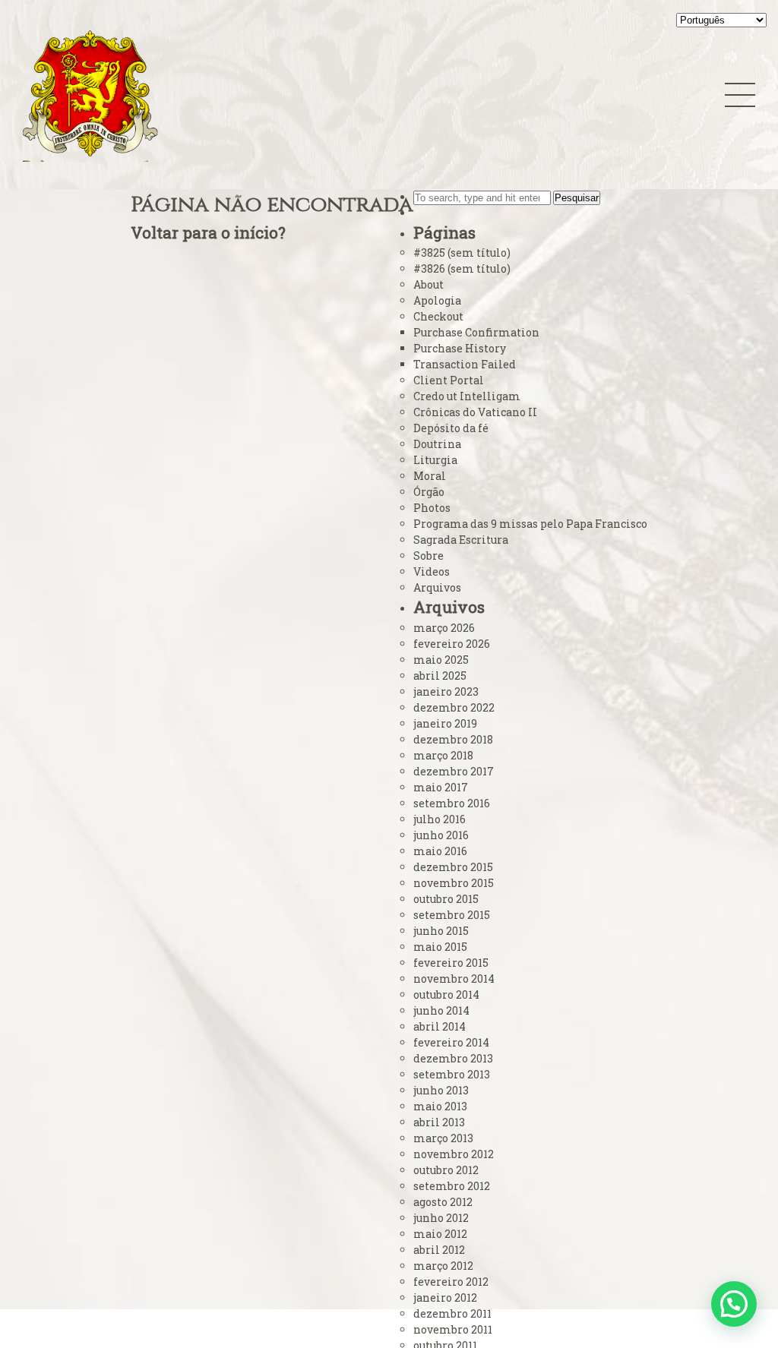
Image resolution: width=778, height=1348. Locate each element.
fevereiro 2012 (451, 1281)
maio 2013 (440, 1106)
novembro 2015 (453, 883)
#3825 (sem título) (462, 252)
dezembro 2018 (453, 739)
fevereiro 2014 (451, 1042)
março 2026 (444, 627)
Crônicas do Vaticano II (475, 412)
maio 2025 (441, 659)
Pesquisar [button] (577, 198)
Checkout (438, 316)
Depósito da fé (451, 428)
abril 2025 (439, 675)
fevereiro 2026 (451, 643)
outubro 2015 (446, 899)
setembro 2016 (451, 803)
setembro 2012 (451, 1186)
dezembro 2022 (454, 707)
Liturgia (435, 460)
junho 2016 (441, 835)
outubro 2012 (446, 1170)
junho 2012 (441, 1218)
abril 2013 (439, 1122)
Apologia (437, 300)
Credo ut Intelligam (466, 396)
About (428, 284)
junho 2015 (441, 930)
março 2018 (443, 755)
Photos (432, 507)
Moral (429, 476)
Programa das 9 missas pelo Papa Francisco (530, 523)
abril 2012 (439, 1249)
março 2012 (443, 1265)
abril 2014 (439, 1026)
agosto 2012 (443, 1202)
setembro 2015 (451, 915)
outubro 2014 (446, 994)
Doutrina (437, 444)
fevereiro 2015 (451, 962)
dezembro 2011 (452, 1313)
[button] (734, 1304)
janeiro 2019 (445, 723)
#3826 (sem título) (462, 268)
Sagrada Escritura (460, 539)
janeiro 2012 (445, 1297)
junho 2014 (441, 1010)
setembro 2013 (451, 1074)
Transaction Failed (464, 364)
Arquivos (437, 587)
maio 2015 (440, 946)
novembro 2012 (453, 1154)
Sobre (428, 555)
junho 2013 (441, 1090)
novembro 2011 (452, 1329)
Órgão (428, 492)
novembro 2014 (454, 978)
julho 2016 (439, 819)
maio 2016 (440, 851)
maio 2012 (440, 1233)
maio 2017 (440, 787)
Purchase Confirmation (476, 332)
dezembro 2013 (453, 1058)
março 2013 (443, 1138)
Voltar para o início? (208, 232)
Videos (431, 571)
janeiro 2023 (446, 691)
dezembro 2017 (453, 771)
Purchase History (459, 348)
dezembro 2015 (453, 867)
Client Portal (448, 380)
